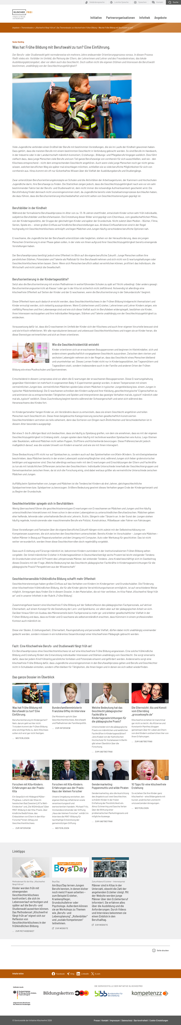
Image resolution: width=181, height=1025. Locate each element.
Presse (97, 1020)
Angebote (160, 17)
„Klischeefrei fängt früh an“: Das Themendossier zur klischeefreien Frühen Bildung (66, 27)
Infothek (144, 17)
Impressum (115, 1020)
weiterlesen (22, 738)
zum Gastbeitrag (104, 751)
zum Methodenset (25, 931)
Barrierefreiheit (141, 1020)
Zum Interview (62, 728)
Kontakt (104, 1020)
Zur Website (61, 928)
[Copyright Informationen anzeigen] (130, 136)
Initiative (96, 17)
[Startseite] (22, 14)
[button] (160, 950)
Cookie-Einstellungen (158, 1020)
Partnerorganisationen (120, 17)
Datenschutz (127, 1020)
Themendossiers (27, 27)
